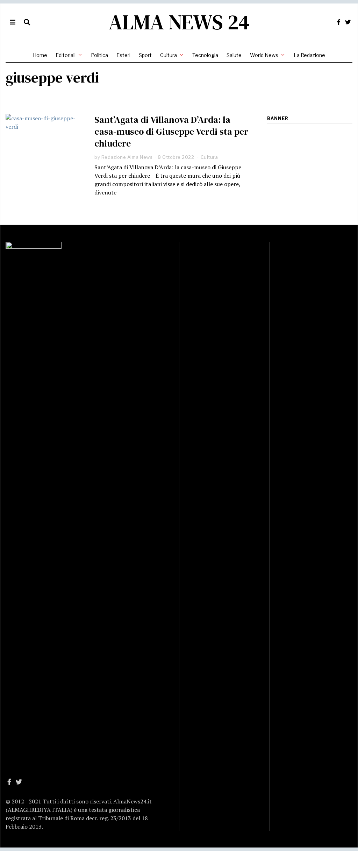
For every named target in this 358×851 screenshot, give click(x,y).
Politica (99, 55)
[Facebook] (338, 22)
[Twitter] (347, 22)
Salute (234, 55)
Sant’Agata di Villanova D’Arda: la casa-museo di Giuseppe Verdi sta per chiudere (171, 131)
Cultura (168, 55)
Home (40, 55)
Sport (145, 55)
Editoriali (66, 55)
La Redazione (309, 55)
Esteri (123, 55)
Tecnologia (205, 55)
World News (264, 55)
